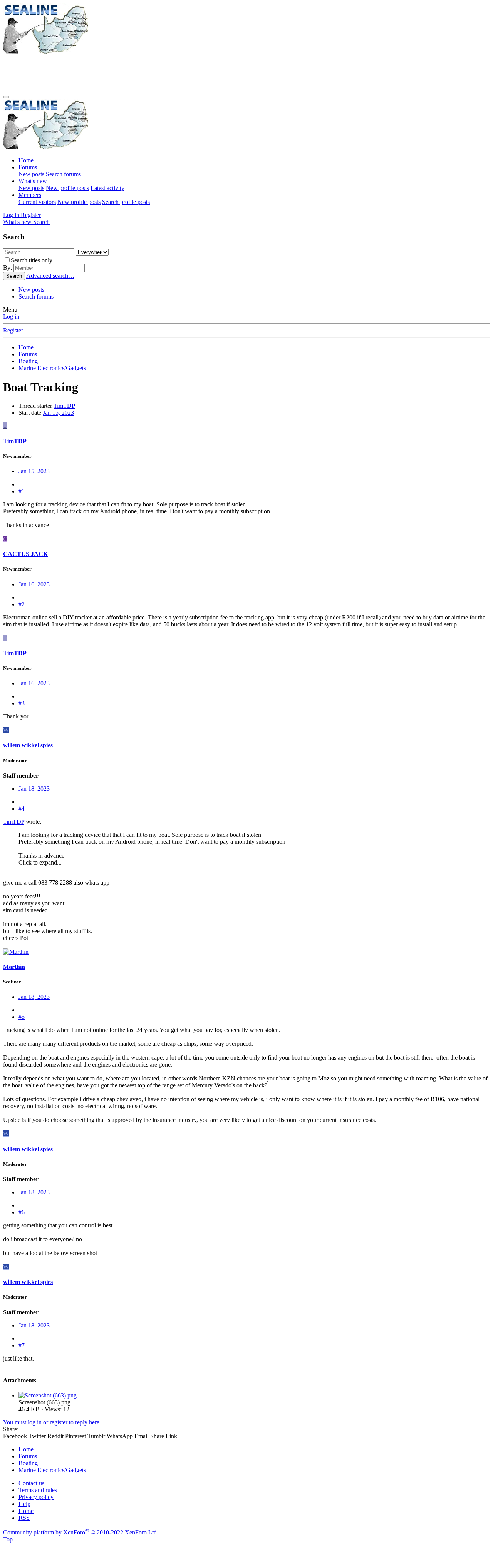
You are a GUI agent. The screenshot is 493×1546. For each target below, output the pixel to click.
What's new (32, 181)
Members (29, 195)
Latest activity (107, 188)
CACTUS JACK (25, 554)
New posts (31, 174)
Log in (11, 316)
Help (24, 1504)
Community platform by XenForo (80, 1532)
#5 (21, 1016)
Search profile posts (126, 202)
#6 (21, 1212)
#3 (21, 703)
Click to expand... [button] (40, 862)
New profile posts (67, 188)
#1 (21, 491)
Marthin (14, 966)
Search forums (63, 174)
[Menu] (6, 97)
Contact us (31, 1483)
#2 (21, 604)
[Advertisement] (143, 72)
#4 (21, 808)
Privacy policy (36, 1497)
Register (13, 330)
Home (26, 160)
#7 (21, 1345)
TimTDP (64, 405)
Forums (27, 167)
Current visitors (37, 202)
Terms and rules (37, 1490)
